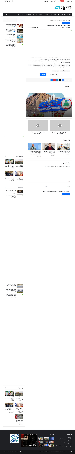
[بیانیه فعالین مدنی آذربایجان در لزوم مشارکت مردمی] (20, 26)
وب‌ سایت (46, 186)
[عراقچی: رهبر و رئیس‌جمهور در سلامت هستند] (20, 191)
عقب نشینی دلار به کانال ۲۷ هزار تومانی (11, 195)
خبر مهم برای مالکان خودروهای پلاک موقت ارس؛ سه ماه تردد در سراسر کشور (57, 105)
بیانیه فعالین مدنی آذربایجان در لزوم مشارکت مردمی (11, 25)
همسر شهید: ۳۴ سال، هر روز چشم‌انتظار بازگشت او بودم (9, 178)
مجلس (5, 451)
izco (40, 451)
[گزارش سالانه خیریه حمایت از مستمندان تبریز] (51, 438)
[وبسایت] (68, 89)
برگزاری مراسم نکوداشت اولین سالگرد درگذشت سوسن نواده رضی (11, 295)
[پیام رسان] (52, 80)
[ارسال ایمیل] (66, 27)
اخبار (66, 20)
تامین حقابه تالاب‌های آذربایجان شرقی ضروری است (11, 285)
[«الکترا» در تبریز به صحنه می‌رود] (40, 445)
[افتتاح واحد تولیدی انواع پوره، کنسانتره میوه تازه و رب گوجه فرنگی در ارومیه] (20, 88)
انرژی (51, 14)
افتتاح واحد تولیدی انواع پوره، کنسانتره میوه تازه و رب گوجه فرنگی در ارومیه (11, 45)
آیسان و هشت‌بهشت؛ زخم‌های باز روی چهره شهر (19, 166)
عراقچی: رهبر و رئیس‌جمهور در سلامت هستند (11, 191)
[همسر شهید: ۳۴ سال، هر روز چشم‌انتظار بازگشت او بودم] (9, 173)
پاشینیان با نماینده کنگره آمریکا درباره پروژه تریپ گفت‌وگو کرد (64, 152)
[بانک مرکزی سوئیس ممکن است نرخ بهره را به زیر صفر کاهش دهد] (19, 416)
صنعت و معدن (34, 14)
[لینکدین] (57, 80)
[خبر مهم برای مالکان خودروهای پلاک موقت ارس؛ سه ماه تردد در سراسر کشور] (46, 445)
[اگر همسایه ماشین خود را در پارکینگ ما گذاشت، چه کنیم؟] (20, 31)
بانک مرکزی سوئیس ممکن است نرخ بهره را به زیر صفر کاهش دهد (19, 422)
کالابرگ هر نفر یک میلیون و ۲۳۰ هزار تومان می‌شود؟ (9, 166)
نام (69, 181)
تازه (13, 20)
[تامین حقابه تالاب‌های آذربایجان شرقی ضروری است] (20, 286)
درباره (13, 451)
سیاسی (59, 14)
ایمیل (69, 186)
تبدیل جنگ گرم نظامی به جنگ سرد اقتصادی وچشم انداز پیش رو (48, 1)
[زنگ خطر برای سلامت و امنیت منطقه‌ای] (20, 36)
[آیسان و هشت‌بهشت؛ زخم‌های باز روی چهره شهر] (19, 161)
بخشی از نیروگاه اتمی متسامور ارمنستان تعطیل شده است (11, 290)
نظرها (7, 20)
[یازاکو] (63, 7)
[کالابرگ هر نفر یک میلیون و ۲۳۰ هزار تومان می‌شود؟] (9, 161)
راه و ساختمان (46, 14)
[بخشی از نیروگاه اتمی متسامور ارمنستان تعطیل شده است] (20, 291)
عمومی (8, 451)
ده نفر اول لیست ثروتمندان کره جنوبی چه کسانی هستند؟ (10, 39)
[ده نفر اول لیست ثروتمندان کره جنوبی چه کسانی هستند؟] (20, 40)
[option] (49, 105)
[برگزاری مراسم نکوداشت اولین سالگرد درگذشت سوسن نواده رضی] (20, 338)
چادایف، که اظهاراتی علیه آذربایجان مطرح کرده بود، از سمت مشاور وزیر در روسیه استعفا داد (49, 152)
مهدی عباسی (55, 71)
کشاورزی (40, 14)
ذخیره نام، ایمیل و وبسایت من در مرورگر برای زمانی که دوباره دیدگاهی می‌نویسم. (56, 191)
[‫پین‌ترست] (54, 80)
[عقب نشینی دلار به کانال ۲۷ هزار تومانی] (20, 238)
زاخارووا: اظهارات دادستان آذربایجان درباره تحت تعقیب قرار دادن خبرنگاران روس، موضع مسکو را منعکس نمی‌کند (35, 153)
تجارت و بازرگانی (20, 14)
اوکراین (67, 71)
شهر (62, 14)
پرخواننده (20, 20)
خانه (70, 14)
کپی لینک (43, 74)
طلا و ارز (54, 14)
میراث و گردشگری (28, 14)
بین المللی (66, 14)
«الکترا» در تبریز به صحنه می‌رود (29, 445)
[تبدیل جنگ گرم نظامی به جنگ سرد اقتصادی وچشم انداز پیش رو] (19, 173)
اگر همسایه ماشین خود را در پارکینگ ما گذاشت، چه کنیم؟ (11, 30)
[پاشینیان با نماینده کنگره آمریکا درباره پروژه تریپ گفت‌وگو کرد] (63, 146)
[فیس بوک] (63, 80)
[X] (60, 80)
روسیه (62, 71)
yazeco (68, 27)
